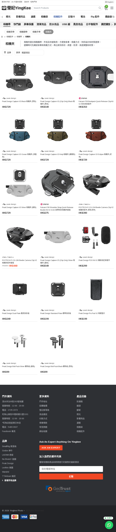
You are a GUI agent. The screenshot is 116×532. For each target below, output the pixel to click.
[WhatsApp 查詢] (109, 525)
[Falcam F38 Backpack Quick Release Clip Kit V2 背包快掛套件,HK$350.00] (96, 77)
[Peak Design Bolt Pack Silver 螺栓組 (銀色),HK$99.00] (19, 342)
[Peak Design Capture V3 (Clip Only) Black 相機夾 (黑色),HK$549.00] (58, 77)
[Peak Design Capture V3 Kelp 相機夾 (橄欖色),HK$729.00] (58, 130)
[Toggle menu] (111, 8)
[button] (7, 52)
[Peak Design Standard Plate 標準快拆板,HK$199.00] (58, 289)
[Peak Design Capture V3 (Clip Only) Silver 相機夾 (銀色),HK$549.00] (58, 236)
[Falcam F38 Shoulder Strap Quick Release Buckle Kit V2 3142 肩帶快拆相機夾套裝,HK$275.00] (58, 183)
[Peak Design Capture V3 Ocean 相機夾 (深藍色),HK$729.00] (19, 130)
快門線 (17, 24)
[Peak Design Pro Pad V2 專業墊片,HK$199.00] (96, 289)
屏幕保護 (29, 24)
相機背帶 (10, 32)
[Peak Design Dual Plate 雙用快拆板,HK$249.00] (19, 289)
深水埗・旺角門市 (30, 2)
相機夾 (48, 32)
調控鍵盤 (106, 24)
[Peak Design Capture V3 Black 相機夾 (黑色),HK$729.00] (19, 77)
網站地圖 (43, 431)
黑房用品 (78, 24)
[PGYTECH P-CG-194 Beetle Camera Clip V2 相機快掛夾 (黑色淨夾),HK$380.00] (96, 183)
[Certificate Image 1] (58, 488)
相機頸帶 (23, 32)
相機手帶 (36, 32)
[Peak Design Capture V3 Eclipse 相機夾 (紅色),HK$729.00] (96, 130)
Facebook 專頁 (8, 431)
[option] (58, 488)
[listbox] (29, 52)
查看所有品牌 (10, 480)
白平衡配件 (92, 24)
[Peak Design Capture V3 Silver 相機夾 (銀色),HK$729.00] (19, 183)
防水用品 (54, 24)
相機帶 (6, 24)
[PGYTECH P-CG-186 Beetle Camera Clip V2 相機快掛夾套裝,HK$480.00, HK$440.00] (19, 236)
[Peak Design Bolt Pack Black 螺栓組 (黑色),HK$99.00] (58, 342)
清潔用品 (41, 24)
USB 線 (66, 24)
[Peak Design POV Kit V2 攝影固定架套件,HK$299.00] (96, 236)
